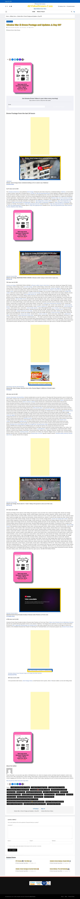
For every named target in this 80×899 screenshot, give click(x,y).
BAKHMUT (9, 181)
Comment (10, 825)
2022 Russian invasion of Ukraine (58, 789)
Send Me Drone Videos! (58, 106)
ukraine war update (55, 288)
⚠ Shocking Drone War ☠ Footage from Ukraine (18, 789)
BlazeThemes (32, 896)
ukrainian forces (59, 309)
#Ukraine (8, 206)
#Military (21, 206)
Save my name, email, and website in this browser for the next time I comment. (25, 846)
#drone (16, 613)
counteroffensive (41, 428)
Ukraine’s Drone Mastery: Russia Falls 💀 (60, 861)
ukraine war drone (55, 312)
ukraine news (70, 794)
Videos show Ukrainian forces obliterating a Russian (61, 622)
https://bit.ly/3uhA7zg (65, 199)
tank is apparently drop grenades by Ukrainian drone (24, 625)
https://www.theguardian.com (64, 200)
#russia (12, 276)
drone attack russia (49, 409)
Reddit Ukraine (64, 792)
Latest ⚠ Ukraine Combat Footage (51, 792)
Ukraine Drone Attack (49, 794)
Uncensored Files (12, 674)
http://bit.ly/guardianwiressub (43, 193)
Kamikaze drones (24, 431)
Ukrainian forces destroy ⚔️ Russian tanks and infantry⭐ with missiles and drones (25, 801)
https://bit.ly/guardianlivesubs (57, 205)
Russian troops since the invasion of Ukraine (61, 197)
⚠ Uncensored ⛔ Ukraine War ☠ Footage (40, 789)
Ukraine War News (38, 796)
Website (54, 840)
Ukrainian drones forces (13, 673)
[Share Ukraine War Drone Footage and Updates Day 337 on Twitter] (15, 59)
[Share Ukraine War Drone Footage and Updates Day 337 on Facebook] (12, 59)
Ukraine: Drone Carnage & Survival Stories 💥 (27, 868)
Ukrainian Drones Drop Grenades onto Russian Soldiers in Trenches (22, 799)
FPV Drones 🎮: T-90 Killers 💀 (23, 861)
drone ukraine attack (38, 407)
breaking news (23, 421)
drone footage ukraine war (30, 294)
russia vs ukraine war (42, 306)
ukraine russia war (42, 313)
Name (9, 840)
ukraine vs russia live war (55, 289)
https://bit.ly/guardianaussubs (57, 203)
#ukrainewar (9, 386)
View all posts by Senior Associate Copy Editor (17, 780)
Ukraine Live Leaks (60, 794)
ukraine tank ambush (25, 313)
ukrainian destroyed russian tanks (24, 310)
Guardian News (10, 184)
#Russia (70, 205)
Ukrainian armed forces (13, 191)
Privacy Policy (41, 11)
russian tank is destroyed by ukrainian (52, 303)
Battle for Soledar (21, 792)
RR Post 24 (9, 279)
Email (31, 840)
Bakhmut (63, 191)
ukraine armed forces (44, 289)
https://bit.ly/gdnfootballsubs (14, 205)
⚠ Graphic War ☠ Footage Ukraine (39, 787)
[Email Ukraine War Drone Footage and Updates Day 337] (20, 59)
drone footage (30, 191)
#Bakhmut (13, 206)
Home (33, 11)
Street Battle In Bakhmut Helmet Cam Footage (32, 794)
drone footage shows (27, 680)
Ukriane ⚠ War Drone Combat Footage (54, 801)
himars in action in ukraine (29, 401)
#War (17, 206)
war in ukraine (55, 307)
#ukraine (8, 276)
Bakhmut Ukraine (11, 792)
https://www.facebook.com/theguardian (21, 202)
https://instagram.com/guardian (62, 202)
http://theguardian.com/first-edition (44, 200)
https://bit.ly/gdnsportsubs (36, 205)
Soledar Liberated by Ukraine (13, 794)
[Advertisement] (40, 136)
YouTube (33, 193)
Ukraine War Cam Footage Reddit (24, 796)
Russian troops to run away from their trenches (31, 673)
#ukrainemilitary (20, 386)
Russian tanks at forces (36, 433)
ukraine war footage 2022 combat (59, 518)
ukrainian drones (28, 418)
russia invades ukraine (32, 307)
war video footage (28, 286)
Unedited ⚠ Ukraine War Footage (14, 804)
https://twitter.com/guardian (42, 202)
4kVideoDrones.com (40, 6)
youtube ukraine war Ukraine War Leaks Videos (34, 804)
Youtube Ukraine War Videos (53, 804)
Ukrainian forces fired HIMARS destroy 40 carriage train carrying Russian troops (29, 424)
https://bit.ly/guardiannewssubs (32, 203)
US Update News (10, 616)
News (66, 896)
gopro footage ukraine (68, 410)
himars (62, 400)
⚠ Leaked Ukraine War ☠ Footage (56, 787)
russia (11, 291)
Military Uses (9, 21)
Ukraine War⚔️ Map (49, 796)
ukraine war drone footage (34, 292)
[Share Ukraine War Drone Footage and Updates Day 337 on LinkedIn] (17, 59)
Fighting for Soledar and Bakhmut (34, 792)
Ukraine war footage (11, 285)
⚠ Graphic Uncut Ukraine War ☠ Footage (20, 787)
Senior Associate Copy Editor (13, 27)
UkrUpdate (9, 389)
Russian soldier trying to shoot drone (40, 285)
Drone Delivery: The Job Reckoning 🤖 (59, 868)
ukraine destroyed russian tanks (25, 315)
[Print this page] (22, 59)
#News (66, 205)
